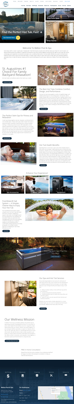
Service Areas (4, 397)
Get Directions (4, 394)
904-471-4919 (26, 390)
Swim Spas (28, 5)
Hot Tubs (23, 5)
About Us (32, 1)
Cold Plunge (34, 5)
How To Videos (48, 1)
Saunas (59, 5)
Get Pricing (8, 372)
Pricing (14, 1)
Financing (26, 1)
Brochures (20, 1)
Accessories (40, 5)
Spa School (55, 1)
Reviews (42, 1)
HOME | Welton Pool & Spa (6, 4)
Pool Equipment (53, 5)
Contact (61, 1)
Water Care (46, 5)
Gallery (37, 1)
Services (64, 5)
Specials (69, 5)
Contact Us (66, 372)
